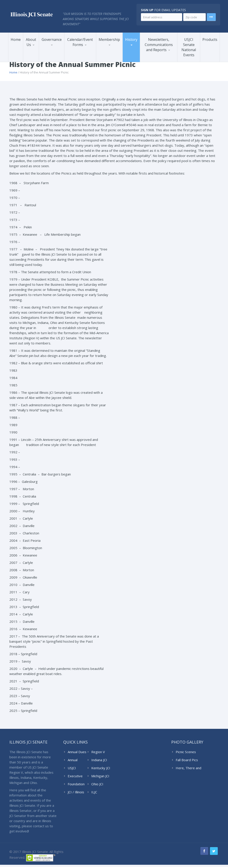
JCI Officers (52, 61)
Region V (98, 752)
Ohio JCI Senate (97, 784)
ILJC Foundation (99, 792)
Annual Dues (77, 752)
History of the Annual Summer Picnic (138, 54)
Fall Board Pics (187, 760)
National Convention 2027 (84, 61)
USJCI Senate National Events (188, 47)
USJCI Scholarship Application (84, 55)
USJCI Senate (73, 768)
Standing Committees (59, 59)
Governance (52, 39)
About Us (31, 42)
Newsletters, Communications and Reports (159, 44)
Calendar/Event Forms (80, 42)
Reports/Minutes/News (162, 59)
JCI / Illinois (76, 792)
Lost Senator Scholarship (110, 58)
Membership (109, 39)
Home (16, 39)
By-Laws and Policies (58, 58)
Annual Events (73, 760)
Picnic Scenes (186, 752)
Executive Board (75, 776)
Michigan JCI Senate (100, 776)
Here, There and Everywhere (188, 768)
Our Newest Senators (117, 61)
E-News (151, 60)
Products (209, 39)
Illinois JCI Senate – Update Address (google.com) (115, 55)
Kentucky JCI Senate (100, 768)
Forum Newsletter (158, 61)
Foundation (76, 784)
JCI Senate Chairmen (58, 60)
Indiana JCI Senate (99, 760)
